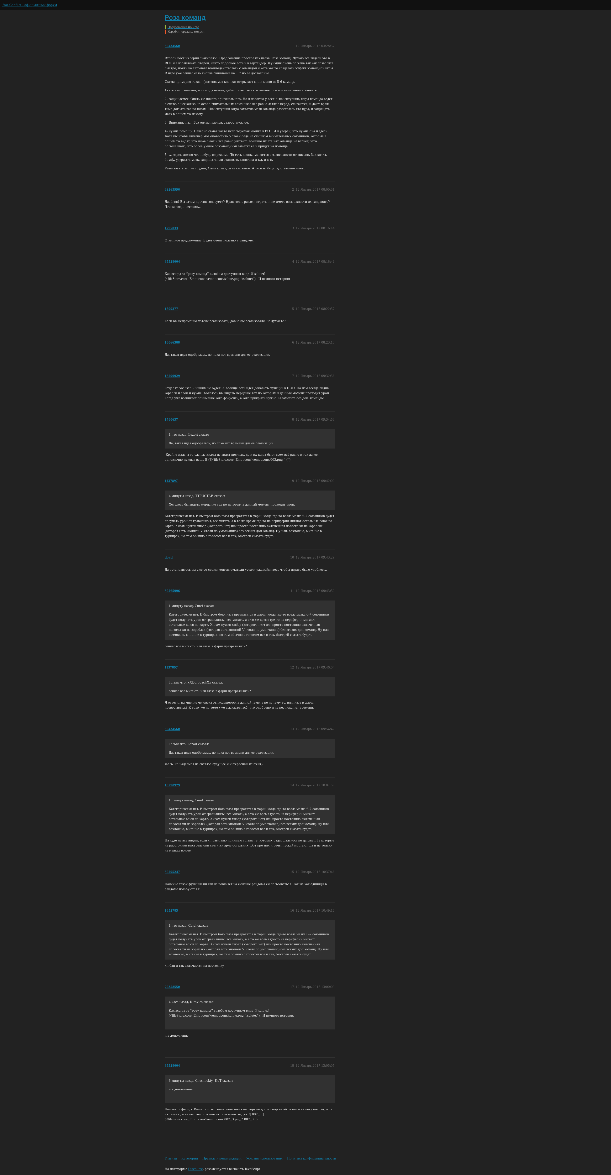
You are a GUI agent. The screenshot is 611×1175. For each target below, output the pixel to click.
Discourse (195, 1169)
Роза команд (185, 17)
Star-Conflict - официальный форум (29, 5)
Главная (171, 1158)
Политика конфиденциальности (311, 1158)
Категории (189, 1158)
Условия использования (264, 1158)
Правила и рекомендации (222, 1158)
